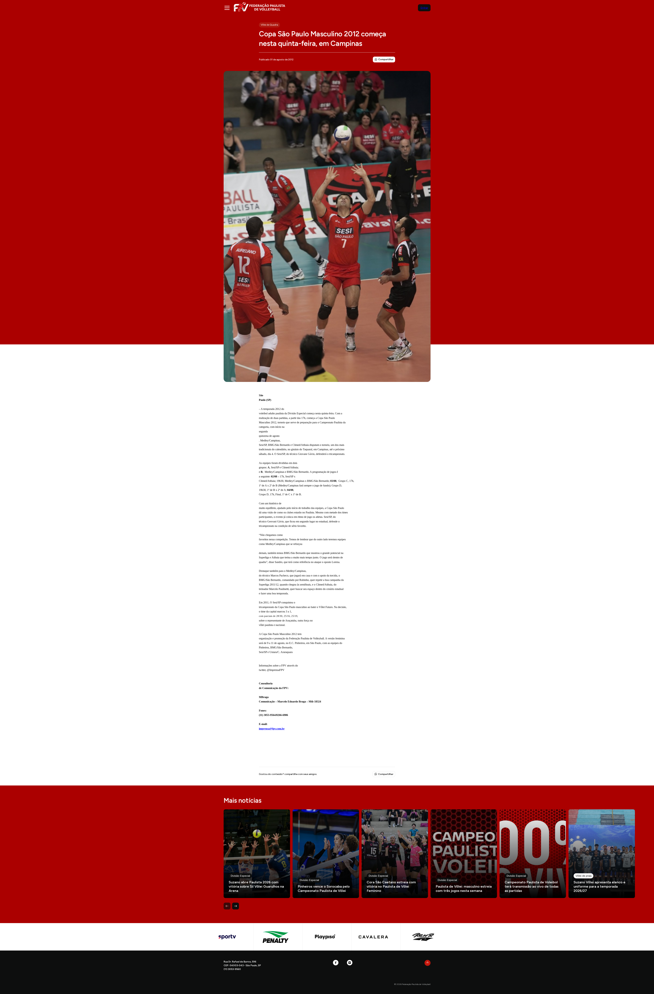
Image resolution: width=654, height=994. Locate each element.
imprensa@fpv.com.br (272, 728)
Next (235, 906)
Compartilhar (385, 59)
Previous (227, 906)
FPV (259, 6)
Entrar (424, 7)
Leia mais (257, 853)
